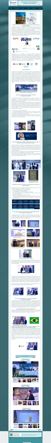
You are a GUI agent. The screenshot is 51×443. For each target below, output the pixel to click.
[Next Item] (37, 369)
